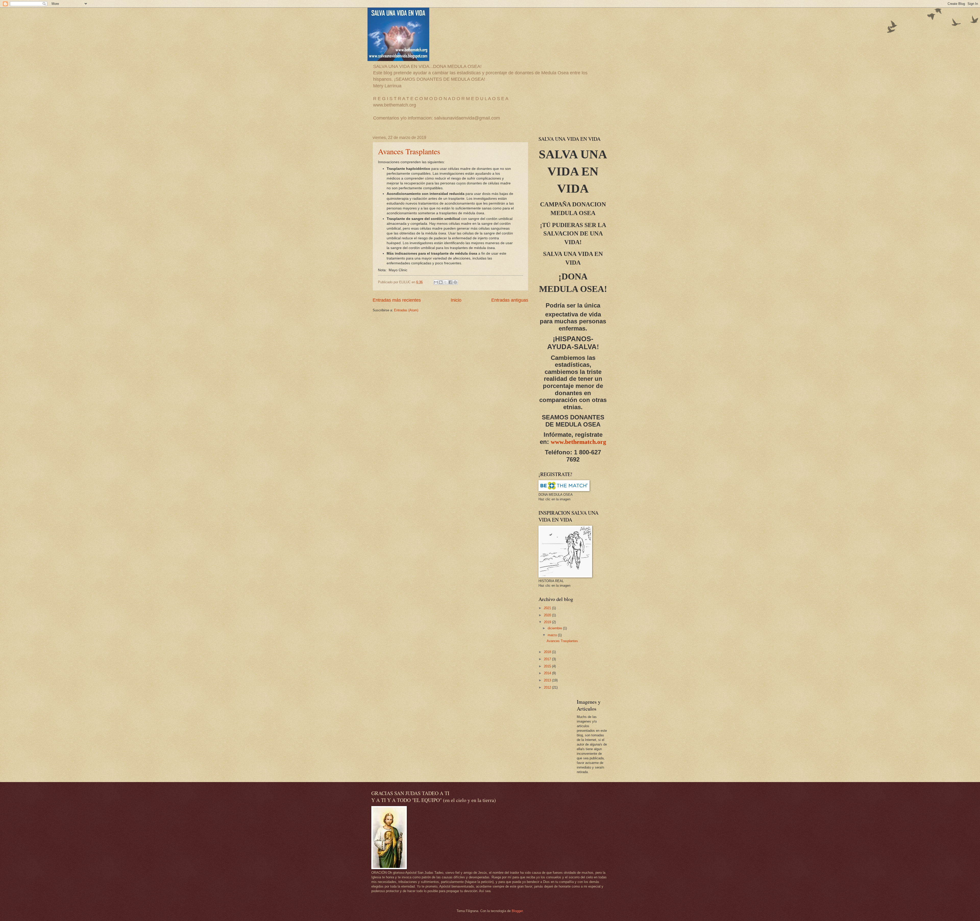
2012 (548, 687)
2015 (548, 666)
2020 (548, 615)
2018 (548, 652)
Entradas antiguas (509, 300)
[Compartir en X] (445, 282)
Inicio (456, 300)
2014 (548, 673)
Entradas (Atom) (406, 310)
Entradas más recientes (397, 300)
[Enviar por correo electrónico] (435, 282)
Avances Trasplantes (409, 151)
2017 (548, 659)
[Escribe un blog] (440, 282)
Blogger (517, 911)
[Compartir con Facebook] (450, 282)
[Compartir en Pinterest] (455, 282)
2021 (548, 608)
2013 (548, 680)
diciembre (555, 628)
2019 (548, 622)
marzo (553, 635)
